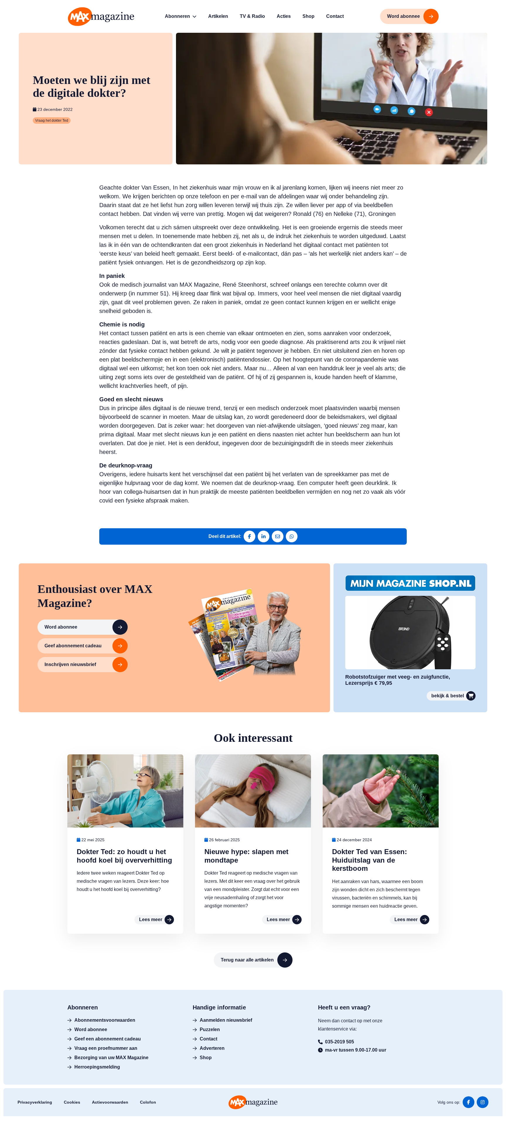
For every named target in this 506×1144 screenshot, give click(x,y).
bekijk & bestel (447, 695)
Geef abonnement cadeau (73, 645)
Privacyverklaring (35, 1102)
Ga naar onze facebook (468, 1102)
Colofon (148, 1102)
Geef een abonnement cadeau (107, 1038)
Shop (206, 1057)
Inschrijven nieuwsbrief (70, 664)
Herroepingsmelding (97, 1066)
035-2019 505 (339, 1041)
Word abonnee (61, 627)
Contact (208, 1038)
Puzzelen (210, 1029)
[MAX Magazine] (101, 16)
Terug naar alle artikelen (247, 959)
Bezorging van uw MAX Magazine (111, 1057)
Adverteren (212, 1048)
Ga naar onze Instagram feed (482, 1102)
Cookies (72, 1102)
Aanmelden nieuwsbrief (226, 1020)
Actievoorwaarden (110, 1102)
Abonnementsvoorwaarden (104, 1020)
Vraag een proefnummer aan (105, 1048)
